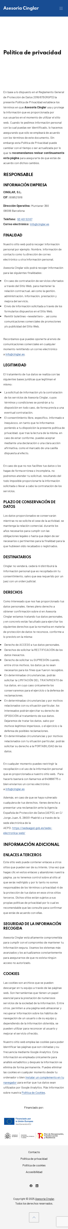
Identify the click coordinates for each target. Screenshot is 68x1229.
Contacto (34, 1152)
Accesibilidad (34, 1172)
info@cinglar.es (39, 224)
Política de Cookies (33, 1092)
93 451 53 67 (24, 219)
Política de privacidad (34, 1158)
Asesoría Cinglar (21, 8)
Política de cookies (34, 1165)
